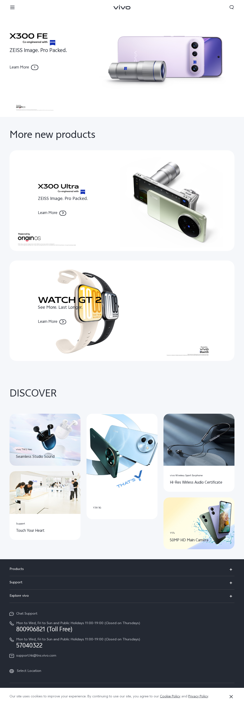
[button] (12, 7)
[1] (122, 58)
